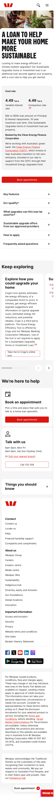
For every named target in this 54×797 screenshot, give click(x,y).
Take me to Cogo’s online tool (21, 354)
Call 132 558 (27, 464)
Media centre (12, 570)
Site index (10, 636)
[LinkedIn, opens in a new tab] (26, 652)
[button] (47, 793)
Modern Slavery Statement (19, 641)
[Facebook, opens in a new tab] (7, 652)
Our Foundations (14, 595)
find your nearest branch (21, 456)
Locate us (10, 528)
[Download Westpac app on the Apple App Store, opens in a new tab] (35, 661)
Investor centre (13, 565)
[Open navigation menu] (47, 5)
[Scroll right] (48, 368)
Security (9, 621)
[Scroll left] (38, 368)
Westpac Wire (12, 575)
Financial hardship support (19, 538)
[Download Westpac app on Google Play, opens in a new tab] (15, 661)
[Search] (38, 5)
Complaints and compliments (20, 543)
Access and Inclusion (16, 616)
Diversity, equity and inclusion (21, 590)
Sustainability (12, 580)
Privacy (9, 626)
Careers (9, 560)
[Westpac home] (8, 5)
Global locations (14, 599)
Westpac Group (13, 555)
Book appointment (27, 179)
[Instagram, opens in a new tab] (33, 652)
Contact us (11, 523)
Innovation (10, 605)
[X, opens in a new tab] (14, 652)
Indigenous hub (13, 585)
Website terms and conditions (21, 631)
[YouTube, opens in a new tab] (20, 652)
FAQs (8, 533)
